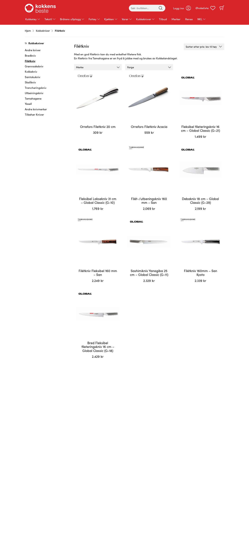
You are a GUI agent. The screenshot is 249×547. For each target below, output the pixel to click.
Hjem (28, 30)
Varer (125, 19)
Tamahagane (33, 98)
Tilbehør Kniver (34, 114)
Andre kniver (33, 50)
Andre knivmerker (36, 109)
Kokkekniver (143, 19)
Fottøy (92, 19)
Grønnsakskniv (34, 66)
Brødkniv (30, 55)
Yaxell (28, 104)
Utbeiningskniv (34, 93)
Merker (176, 19)
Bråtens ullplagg (70, 19)
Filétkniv (30, 61)
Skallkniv (30, 82)
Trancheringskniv (35, 88)
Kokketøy (31, 19)
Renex (189, 19)
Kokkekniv (31, 71)
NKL (199, 19)
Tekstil (48, 19)
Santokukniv (32, 77)
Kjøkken (109, 19)
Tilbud (163, 19)
